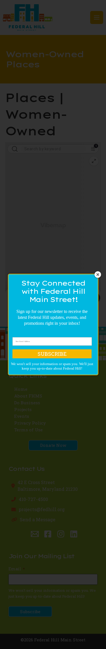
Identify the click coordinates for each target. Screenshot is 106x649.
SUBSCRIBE (52, 353)
